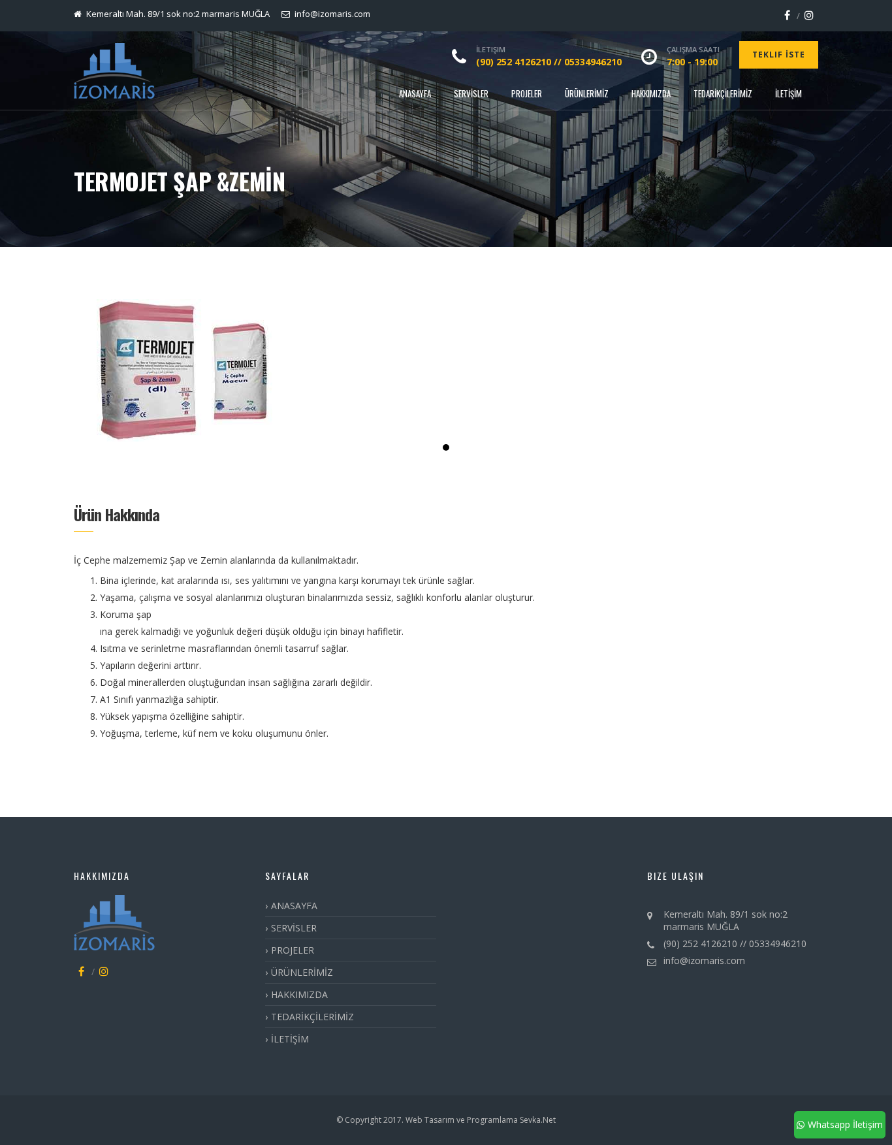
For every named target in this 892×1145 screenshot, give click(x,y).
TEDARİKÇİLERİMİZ (722, 93)
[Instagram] (809, 15)
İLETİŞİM (788, 93)
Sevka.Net (537, 1119)
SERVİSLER (471, 93)
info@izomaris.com (704, 960)
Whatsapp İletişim (845, 1124)
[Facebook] (787, 15)
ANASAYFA (415, 93)
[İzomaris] (114, 71)
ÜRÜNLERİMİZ (587, 93)
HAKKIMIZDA (651, 93)
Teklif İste (778, 54)
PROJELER (526, 93)
